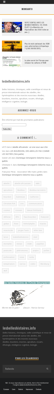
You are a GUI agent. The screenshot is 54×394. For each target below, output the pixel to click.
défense (7, 217)
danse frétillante (34, 210)
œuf (5, 271)
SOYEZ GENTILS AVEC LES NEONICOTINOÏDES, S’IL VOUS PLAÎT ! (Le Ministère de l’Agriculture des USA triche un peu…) (36, 27)
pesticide (8, 250)
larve (6, 237)
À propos (6, 389)
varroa (22, 264)
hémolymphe (29, 224)
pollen (46, 250)
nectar (19, 244)
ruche (31, 257)
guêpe (6, 224)
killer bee (38, 230)
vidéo (33, 264)
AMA (38, 183)
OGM (29, 244)
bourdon (7, 197)
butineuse (20, 197)
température (9, 264)
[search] (47, 369)
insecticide (8, 230)
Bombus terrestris (37, 190)
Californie (34, 197)
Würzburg (44, 264)
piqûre (36, 250)
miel (35, 237)
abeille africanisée (23, 183)
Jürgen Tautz (23, 230)
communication (35, 203)
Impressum (29, 389)
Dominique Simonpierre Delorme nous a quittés (22, 175)
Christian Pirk (9, 203)
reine (22, 257)
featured (44, 217)
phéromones (22, 250)
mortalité (8, 244)
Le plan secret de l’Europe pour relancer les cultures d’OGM (37, 61)
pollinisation (9, 257)
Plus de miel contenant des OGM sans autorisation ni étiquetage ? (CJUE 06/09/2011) (37, 46)
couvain (18, 210)
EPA (17, 217)
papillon (40, 244)
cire (22, 203)
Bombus (21, 190)
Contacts (38, 389)
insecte (43, 224)
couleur (7, 210)
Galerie (20, 389)
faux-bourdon (30, 217)
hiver (16, 224)
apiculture (8, 190)
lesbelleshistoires (20, 237)
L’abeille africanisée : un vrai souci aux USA (30, 147)
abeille (7, 183)
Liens (13, 389)
